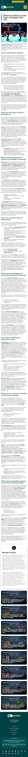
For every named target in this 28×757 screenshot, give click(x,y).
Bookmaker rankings (18, 1)
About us (14, 726)
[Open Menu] (26, 2)
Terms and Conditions (14, 728)
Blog (5, 13)
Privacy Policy (14, 732)
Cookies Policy (14, 730)
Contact (14, 734)
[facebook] (2, 1)
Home (2, 13)
